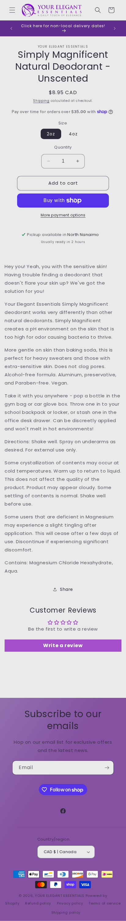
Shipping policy (66, 912)
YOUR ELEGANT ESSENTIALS (59, 895)
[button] (12, 10)
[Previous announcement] (11, 28)
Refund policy (38, 903)
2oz (51, 134)
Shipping (41, 100)
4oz (73, 134)
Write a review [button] (63, 645)
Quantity (63, 147)
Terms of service (104, 903)
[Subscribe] (106, 768)
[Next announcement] (114, 28)
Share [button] (66, 589)
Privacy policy (70, 903)
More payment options (63, 215)
